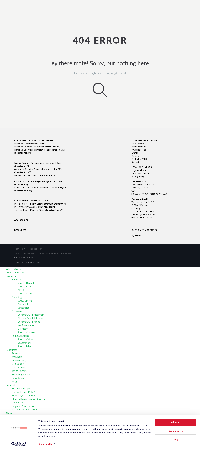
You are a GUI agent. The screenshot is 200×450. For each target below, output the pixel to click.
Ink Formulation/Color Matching (34, 206)
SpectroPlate (25, 286)
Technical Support (22, 388)
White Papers (19, 371)
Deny (175, 439)
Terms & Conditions (141, 173)
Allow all (175, 422)
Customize (173, 430)
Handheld (17, 279)
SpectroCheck (25, 293)
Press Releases (138, 149)
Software (17, 311)
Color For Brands (15, 272)
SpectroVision (25, 339)
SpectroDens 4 (26, 283)
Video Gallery (19, 360)
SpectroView (24, 342)
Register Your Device (23, 406)
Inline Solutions (20, 335)
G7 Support (18, 364)
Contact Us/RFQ (139, 159)
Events (134, 152)
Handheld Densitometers (30, 143)
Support (135, 162)
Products (11, 276)
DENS (21, 290)
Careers (135, 155)
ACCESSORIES (21, 220)
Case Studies (19, 367)
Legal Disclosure (139, 170)
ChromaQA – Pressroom (31, 314)
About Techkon (138, 146)
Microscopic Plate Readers (35, 175)
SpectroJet (23, 307)
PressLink (23, 304)
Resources (11, 349)
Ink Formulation (26, 325)
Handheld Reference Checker (37, 146)
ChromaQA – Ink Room (30, 318)
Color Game (18, 378)
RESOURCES (20, 230)
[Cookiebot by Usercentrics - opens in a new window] (19, 444)
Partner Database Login (25, 409)
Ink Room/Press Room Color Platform (40, 203)
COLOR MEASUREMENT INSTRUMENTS (33, 140)
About (9, 413)
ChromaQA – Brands (29, 321)
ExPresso (23, 328)
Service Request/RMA (23, 392)
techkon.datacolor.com (142, 217)
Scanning (17, 297)
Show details (45, 444)
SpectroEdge (24, 346)
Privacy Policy (137, 176)
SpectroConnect (26, 332)
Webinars (17, 356)
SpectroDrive (25, 300)
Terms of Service (23, 262)
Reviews (16, 353)
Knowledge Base (21, 374)
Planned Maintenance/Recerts (28, 399)
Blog (14, 381)
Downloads (18, 402)
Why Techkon (137, 143)
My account (137, 235)
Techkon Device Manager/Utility (38, 210)
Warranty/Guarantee (23, 395)
